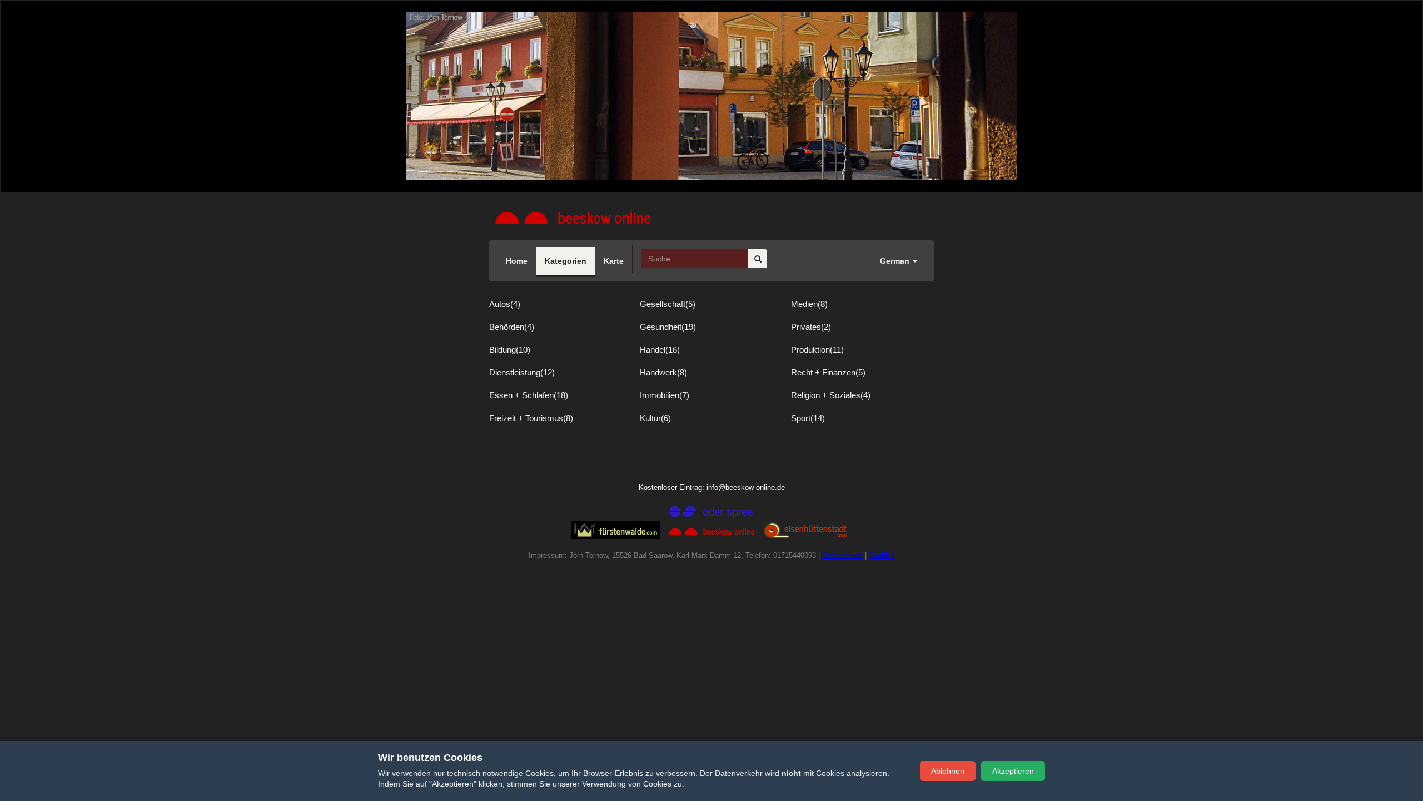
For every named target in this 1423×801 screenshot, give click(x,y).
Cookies (882, 555)
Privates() (811, 327)
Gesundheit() (668, 327)
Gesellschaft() (667, 304)
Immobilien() (664, 395)
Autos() (504, 304)
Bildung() (509, 349)
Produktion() (817, 349)
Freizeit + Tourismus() (531, 418)
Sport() (808, 418)
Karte (614, 260)
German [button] (896, 260)
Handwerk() (663, 372)
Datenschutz (842, 555)
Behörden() (511, 327)
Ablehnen (947, 771)
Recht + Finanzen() (828, 372)
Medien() (809, 304)
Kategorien (565, 260)
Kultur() (655, 418)
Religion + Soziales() (830, 395)
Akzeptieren (1013, 771)
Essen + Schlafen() (528, 395)
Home (517, 260)
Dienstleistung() (522, 372)
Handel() (660, 349)
